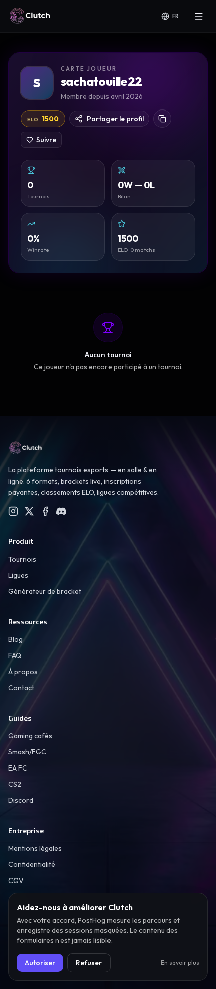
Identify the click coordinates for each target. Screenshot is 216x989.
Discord (20, 800)
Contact (21, 687)
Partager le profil (115, 118)
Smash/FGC (27, 751)
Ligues (18, 575)
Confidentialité (31, 864)
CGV (16, 880)
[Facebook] (45, 511)
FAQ (14, 655)
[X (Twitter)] (29, 511)
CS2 (14, 784)
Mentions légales (35, 848)
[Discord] (61, 511)
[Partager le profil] (162, 118)
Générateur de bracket (44, 591)
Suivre (46, 139)
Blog (15, 639)
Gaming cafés (30, 735)
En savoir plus (180, 962)
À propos (23, 671)
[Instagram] (13, 511)
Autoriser (40, 962)
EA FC (17, 768)
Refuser (89, 962)
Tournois (22, 559)
